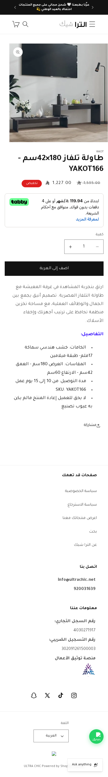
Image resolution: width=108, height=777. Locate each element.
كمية (100, 235)
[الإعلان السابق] (93, 7)
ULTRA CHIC (32, 766)
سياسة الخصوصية (81, 491)
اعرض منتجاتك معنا (80, 518)
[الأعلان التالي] (15, 7)
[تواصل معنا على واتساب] (96, 736)
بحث (93, 532)
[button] (92, 24)
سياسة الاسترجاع (82, 505)
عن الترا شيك (85, 545)
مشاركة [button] (90, 425)
